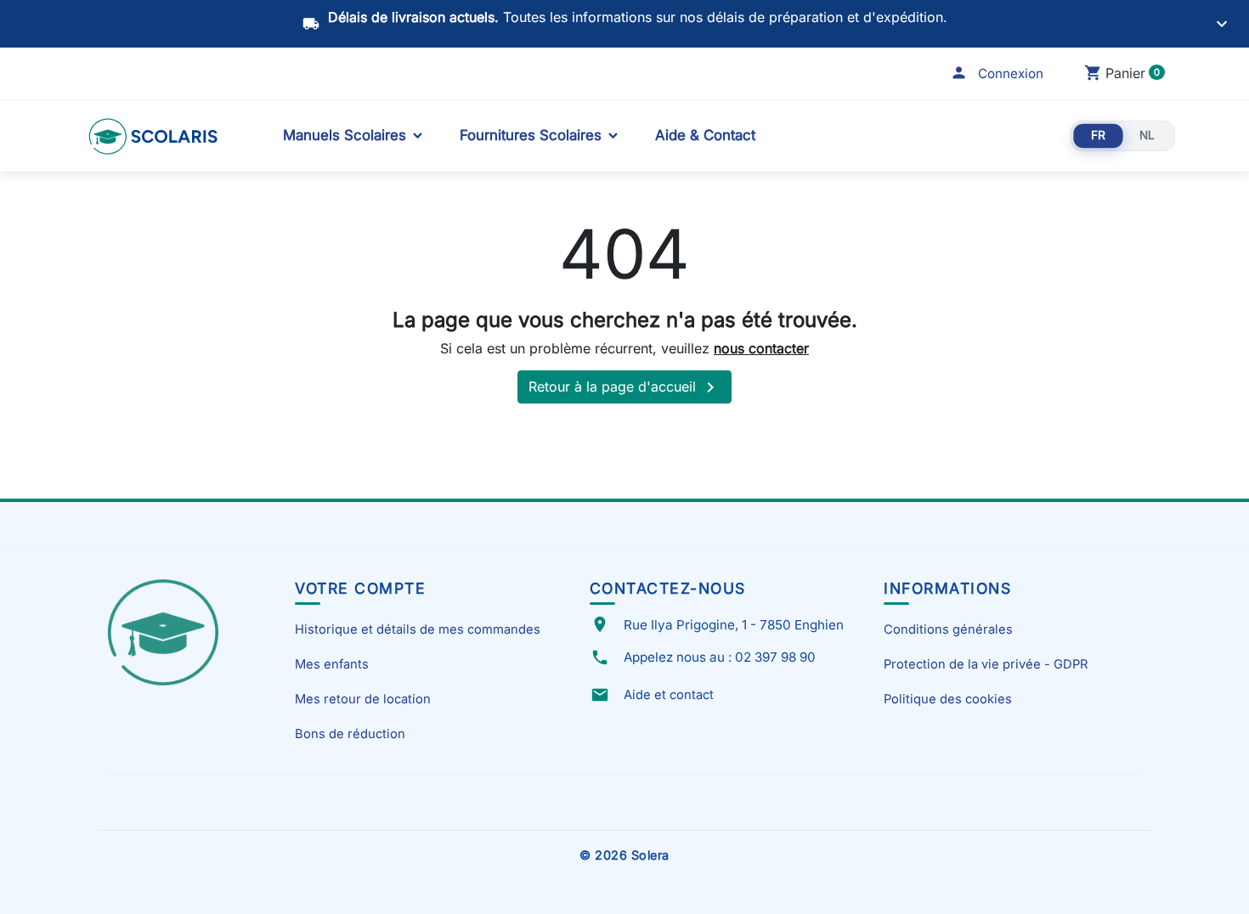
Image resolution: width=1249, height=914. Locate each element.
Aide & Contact (705, 135)
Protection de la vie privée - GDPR (986, 664)
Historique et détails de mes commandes (417, 629)
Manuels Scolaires (344, 135)
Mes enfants (332, 664)
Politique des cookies (948, 699)
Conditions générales (948, 629)
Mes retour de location (363, 699)
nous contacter (761, 348)
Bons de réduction (350, 734)
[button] (997, 73)
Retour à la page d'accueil (624, 387)
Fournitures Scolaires (531, 135)
